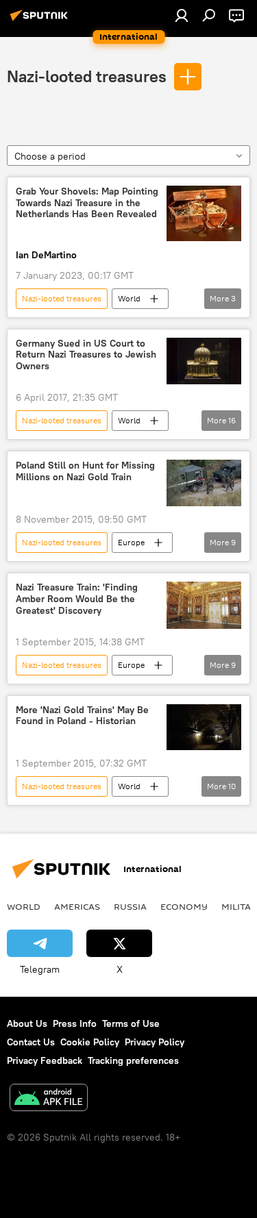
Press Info (75, 1023)
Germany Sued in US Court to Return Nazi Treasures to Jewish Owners (86, 355)
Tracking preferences (133, 1060)
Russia (130, 906)
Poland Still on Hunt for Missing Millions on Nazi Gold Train (85, 471)
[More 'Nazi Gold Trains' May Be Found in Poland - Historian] (204, 727)
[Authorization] (181, 15)
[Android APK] (48, 1099)
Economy (184, 906)
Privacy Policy (154, 1042)
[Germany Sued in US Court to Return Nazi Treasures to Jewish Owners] (204, 361)
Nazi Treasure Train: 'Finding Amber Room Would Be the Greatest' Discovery (77, 599)
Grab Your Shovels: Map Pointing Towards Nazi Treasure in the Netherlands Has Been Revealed (87, 203)
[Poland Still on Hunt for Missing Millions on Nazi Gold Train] (204, 483)
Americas (77, 906)
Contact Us (31, 1042)
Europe (131, 542)
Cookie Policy (89, 1042)
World (129, 298)
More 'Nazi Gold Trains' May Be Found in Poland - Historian (82, 716)
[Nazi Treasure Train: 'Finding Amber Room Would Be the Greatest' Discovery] (204, 605)
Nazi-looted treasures (87, 76)
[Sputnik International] (41, 20)
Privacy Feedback (44, 1060)
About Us (27, 1023)
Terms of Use (131, 1023)
